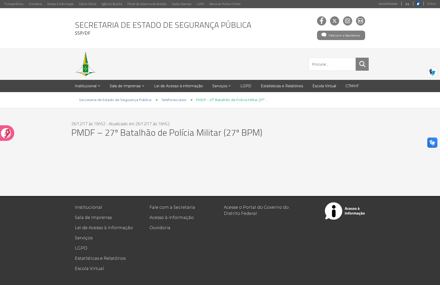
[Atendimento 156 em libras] (432, 72)
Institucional (88, 207)
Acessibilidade (388, 4)
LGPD (200, 4)
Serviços (83, 238)
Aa (407, 4)
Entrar (431, 4)
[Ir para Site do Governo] (85, 64)
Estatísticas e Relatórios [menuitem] (282, 86)
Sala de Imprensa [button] (125, 86)
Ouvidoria (35, 4)
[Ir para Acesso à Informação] (345, 211)
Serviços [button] (219, 86)
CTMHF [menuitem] (352, 86)
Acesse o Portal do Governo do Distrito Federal (256, 210)
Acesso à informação (171, 217)
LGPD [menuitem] (245, 86)
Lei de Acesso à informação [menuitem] (178, 86)
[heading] (163, 28)
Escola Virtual (89, 268)
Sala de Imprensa (93, 217)
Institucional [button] (86, 86)
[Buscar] (362, 64)
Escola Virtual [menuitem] (324, 86)
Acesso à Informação (60, 4)
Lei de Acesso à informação (104, 227)
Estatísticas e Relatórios (100, 258)
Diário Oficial (87, 4)
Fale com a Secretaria (344, 35)
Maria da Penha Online (225, 4)
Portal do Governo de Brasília (147, 4)
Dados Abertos (181, 4)
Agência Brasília (111, 4)
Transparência (13, 4)
